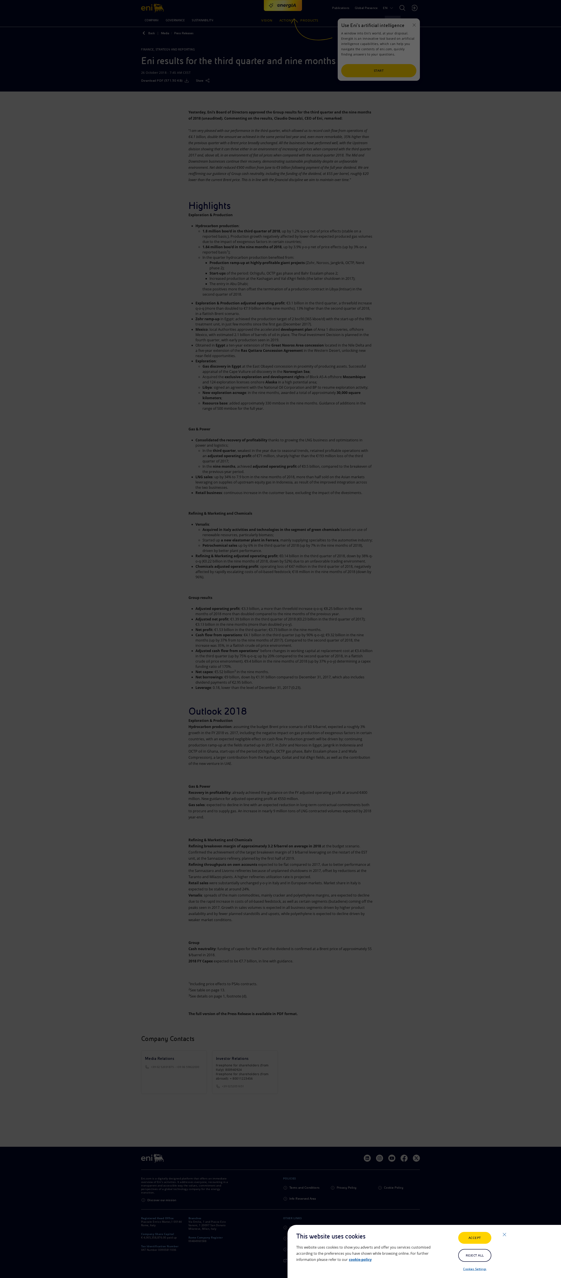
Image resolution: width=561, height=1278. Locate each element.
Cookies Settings (474, 1269)
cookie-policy (360, 1259)
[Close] (504, 1234)
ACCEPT (475, 1238)
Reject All (475, 1255)
